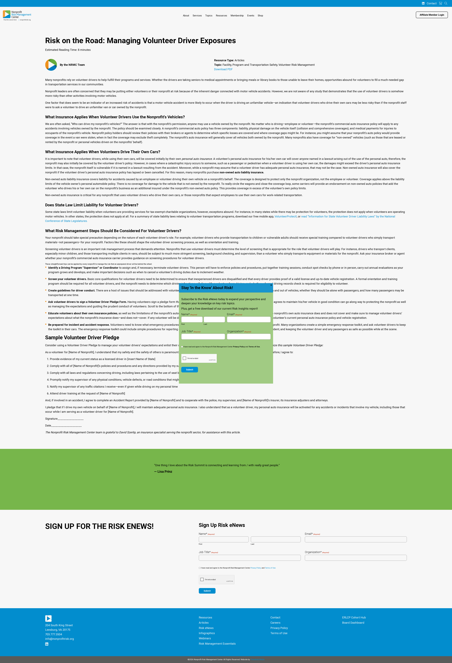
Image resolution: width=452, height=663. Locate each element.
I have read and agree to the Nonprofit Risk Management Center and (221, 347)
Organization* (239, 331)
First (183, 324)
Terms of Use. (254, 347)
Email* (234, 314)
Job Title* (190, 331)
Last (205, 324)
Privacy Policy (239, 347)
